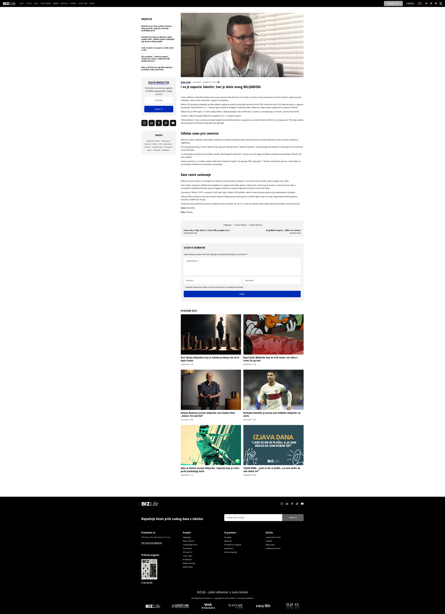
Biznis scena (186, 82)
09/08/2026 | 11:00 (249, 364)
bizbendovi (166, 141)
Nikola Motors (256, 225)
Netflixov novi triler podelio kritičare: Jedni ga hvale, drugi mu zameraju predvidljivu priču (156, 28)
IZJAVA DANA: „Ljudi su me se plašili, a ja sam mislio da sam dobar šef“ (271, 469)
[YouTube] (173, 123)
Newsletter (228, 548)
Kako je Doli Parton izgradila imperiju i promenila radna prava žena (157, 68)
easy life (148, 144)
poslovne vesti (157, 147)
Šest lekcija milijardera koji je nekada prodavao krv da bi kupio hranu (210, 359)
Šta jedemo (187, 548)
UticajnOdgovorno (190, 544)
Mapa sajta (270, 544)
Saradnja (227, 537)
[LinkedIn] (152, 123)
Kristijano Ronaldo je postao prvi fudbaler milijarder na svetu (271, 414)
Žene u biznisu (188, 541)
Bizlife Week (188, 567)
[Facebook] (159, 123)
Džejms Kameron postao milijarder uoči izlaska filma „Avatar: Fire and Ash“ (208, 414)
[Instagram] (144, 123)
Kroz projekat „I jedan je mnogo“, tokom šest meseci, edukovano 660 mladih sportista (155, 58)
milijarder (227, 225)
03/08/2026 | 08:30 (249, 475)
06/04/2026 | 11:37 (187, 475)
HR (160, 144)
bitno (158, 141)
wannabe (156, 150)
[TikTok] (166, 123)
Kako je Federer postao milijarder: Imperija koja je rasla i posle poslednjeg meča (210, 469)
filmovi (155, 144)
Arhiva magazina (230, 552)
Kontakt (269, 541)
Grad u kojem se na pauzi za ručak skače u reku (157, 49)
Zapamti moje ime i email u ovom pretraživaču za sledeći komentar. (215, 287)
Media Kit (228, 541)
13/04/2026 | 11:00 (187, 364)
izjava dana (167, 144)
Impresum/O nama (273, 537)
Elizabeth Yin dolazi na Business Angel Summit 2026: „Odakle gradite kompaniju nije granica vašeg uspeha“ (157, 39)
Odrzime (147, 147)
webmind (165, 150)
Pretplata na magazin (232, 544)
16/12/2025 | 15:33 (187, 420)
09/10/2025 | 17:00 (249, 420)
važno (149, 150)
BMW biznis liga (189, 563)
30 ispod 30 (150, 141)
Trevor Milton (241, 225)
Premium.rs (207, 598)
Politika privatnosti (273, 548)
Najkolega (187, 537)
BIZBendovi (187, 559)
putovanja (168, 147)
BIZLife (199, 82)
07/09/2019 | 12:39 (209, 82)
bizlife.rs (232, 598)
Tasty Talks (187, 556)
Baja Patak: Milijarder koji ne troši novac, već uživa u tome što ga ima (270, 359)
